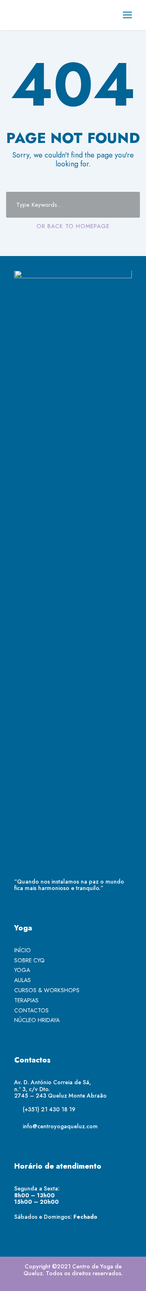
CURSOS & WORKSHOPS (46, 990)
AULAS (22, 980)
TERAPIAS (26, 1000)
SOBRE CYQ (29, 960)
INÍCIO (22, 950)
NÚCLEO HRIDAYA (37, 1020)
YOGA (22, 970)
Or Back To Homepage (73, 226)
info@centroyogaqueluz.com (60, 1126)
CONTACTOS (31, 1010)
